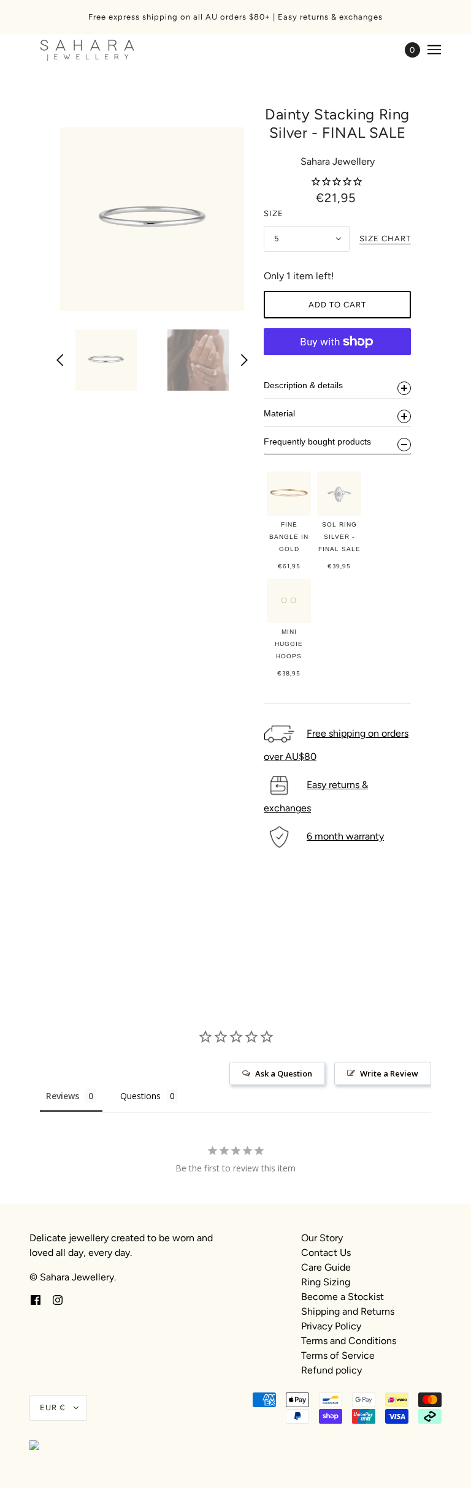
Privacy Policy (331, 1326)
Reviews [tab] (62, 1096)
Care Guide (326, 1267)
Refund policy (331, 1370)
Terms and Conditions (348, 1341)
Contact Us (326, 1252)
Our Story (322, 1238)
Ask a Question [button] (283, 1073)
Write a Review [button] (389, 1073)
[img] (36, 1299)
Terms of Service (338, 1355)
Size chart (385, 239)
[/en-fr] (87, 49)
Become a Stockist (342, 1296)
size (273, 213)
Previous (60, 360)
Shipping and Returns (347, 1311)
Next (244, 360)
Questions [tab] (140, 1096)
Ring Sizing (325, 1282)
